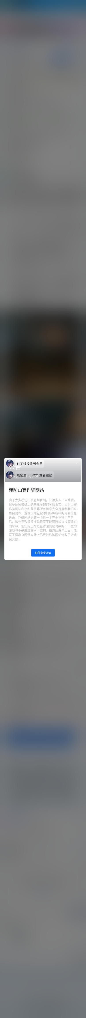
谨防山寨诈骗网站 (26, 490)
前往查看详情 (43, 553)
